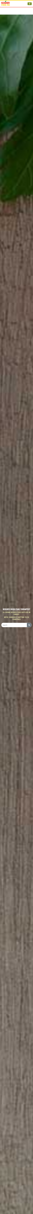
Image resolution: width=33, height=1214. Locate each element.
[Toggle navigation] (30, 3)
